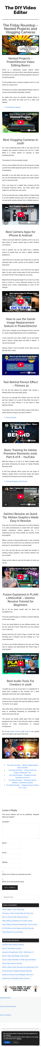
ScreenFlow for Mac (9, 978)
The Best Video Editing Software (13, 945)
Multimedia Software (23, 978)
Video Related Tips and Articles (12, 932)
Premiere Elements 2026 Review (16, 481)
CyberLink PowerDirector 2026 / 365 (14, 952)
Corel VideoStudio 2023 (30, 967)
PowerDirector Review (13, 107)
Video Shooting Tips (26, 913)
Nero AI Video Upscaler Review (26, 960)
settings (18, 1039)
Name (4, 843)
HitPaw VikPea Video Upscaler (12, 967)
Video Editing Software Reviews (12, 924)
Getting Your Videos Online (23, 921)
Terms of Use (4, 1015)
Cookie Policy (12, 1006)
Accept (7, 1042)
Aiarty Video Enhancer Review (12, 963)
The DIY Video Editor (20, 10)
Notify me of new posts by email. (13, 882)
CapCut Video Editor (9, 960)
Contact (8, 998)
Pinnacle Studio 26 (8, 971)
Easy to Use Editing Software (11, 948)
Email (4, 853)
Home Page (6, 909)
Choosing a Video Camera (11, 913)
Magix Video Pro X (27, 975)
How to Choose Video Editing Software (15, 917)
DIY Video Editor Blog (17, 909)
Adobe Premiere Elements (23, 971)
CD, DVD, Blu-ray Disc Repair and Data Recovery (18, 928)
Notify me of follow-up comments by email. (16, 874)
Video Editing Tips (8, 921)
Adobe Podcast (15, 731)
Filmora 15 (30, 952)
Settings (15, 1042)
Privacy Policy (4, 1006)
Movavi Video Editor (9, 956)
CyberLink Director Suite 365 (11, 975)
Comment (6, 822)
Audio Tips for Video (30, 924)
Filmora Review (11, 417)
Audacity (28, 731)
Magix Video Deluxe (22, 956)
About (9, 1015)
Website (4, 862)
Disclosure (3, 998)
